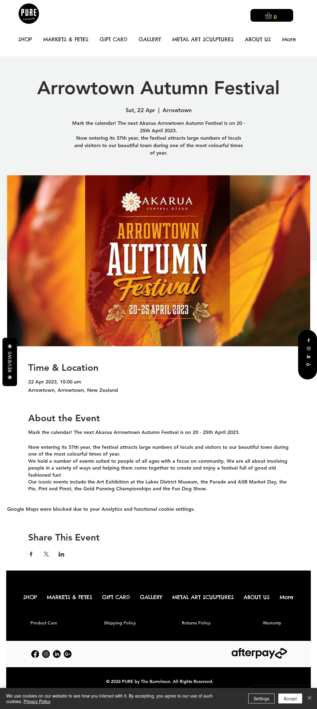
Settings (261, 698)
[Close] (309, 698)
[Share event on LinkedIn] (61, 554)
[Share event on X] (46, 554)
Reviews (9, 361)
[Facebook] (308, 340)
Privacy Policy (37, 701)
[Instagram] (308, 348)
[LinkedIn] (308, 356)
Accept (290, 698)
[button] (272, 15)
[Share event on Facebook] (31, 554)
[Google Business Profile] (308, 364)
